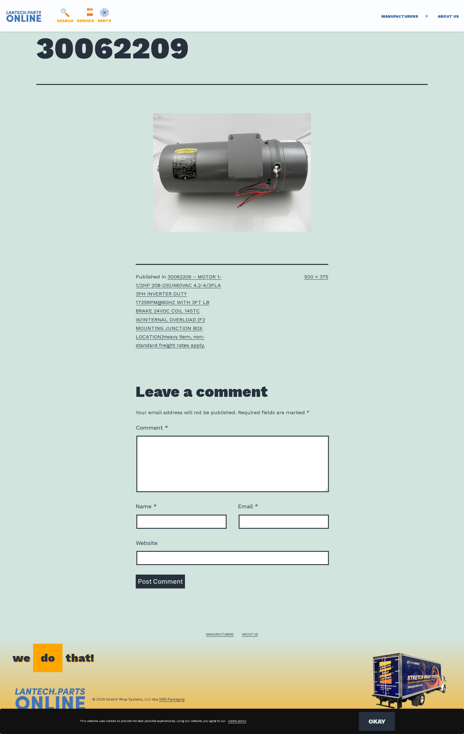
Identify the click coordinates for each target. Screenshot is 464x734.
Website (147, 543)
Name (146, 506)
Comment (152, 427)
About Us (448, 16)
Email (248, 506)
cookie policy (237, 721)
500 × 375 (316, 277)
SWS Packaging (172, 699)
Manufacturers (399, 16)
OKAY (376, 721)
